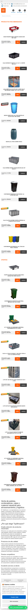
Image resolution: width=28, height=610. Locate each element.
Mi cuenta (19, 12)
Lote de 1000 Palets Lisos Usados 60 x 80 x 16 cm (14, 380)
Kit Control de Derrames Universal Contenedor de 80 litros (14, 459)
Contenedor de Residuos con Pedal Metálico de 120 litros (14, 302)
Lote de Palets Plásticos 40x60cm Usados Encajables (14, 406)
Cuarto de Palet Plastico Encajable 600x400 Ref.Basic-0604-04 (14, 275)
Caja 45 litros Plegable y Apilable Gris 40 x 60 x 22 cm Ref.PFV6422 (14, 354)
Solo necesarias (14, 601)
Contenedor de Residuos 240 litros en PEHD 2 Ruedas (14, 247)
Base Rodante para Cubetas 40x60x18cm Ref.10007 (14, 37)
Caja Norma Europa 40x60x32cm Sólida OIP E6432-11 (14, 168)
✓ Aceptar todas (14, 597)
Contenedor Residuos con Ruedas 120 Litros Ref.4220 (14, 195)
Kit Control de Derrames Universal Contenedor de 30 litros (14, 328)
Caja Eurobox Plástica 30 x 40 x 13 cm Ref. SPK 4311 (14, 63)
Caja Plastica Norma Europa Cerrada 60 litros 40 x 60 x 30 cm (14, 221)
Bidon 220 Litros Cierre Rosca (14, 141)
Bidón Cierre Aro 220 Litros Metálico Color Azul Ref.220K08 (14, 116)
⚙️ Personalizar (14, 605)
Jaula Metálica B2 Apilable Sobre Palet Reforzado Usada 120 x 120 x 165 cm (14, 90)
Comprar (23, 42)
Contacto (13, 12)
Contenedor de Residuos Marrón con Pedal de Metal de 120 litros (14, 485)
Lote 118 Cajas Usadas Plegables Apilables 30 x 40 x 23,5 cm (14, 433)
